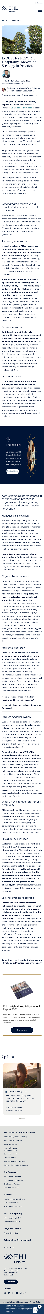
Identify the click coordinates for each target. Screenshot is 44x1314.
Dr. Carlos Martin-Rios (21, 108)
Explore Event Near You (13, 1206)
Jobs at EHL (9, 1247)
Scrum (18, 542)
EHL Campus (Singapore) (13, 1180)
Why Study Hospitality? (12, 1218)
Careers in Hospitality (12, 1222)
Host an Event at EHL (12, 1188)
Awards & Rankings (11, 1233)
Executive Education (11, 1154)
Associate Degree (10, 1144)
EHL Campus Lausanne (12, 1176)
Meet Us (8, 1194)
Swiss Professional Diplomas (14, 1161)
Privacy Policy (35, 1302)
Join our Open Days (11, 1203)
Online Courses (10, 1158)
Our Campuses (11, 1172)
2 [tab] (22, 1118)
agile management (13, 527)
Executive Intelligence (13, 20)
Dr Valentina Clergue (15, 1107)
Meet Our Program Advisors (14, 1199)
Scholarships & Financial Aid (17, 1240)
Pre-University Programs (13, 1140)
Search (40, 3)
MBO (39, 523)
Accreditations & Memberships (15, 1302)
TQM (33, 523)
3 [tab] (24, 1118)
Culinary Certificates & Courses (16, 1165)
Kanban (35, 542)
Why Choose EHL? (12, 1228)
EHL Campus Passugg (12, 1184)
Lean (24, 542)
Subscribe (11, 1282)
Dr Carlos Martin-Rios (20, 81)
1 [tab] (20, 1118)
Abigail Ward (25, 88)
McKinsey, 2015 (9, 370)
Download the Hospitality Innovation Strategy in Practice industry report (22, 961)
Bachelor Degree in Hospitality (15, 1137)
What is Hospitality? (13, 1213)
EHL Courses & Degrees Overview (19, 1132)
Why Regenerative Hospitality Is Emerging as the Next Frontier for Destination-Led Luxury (20, 1098)
